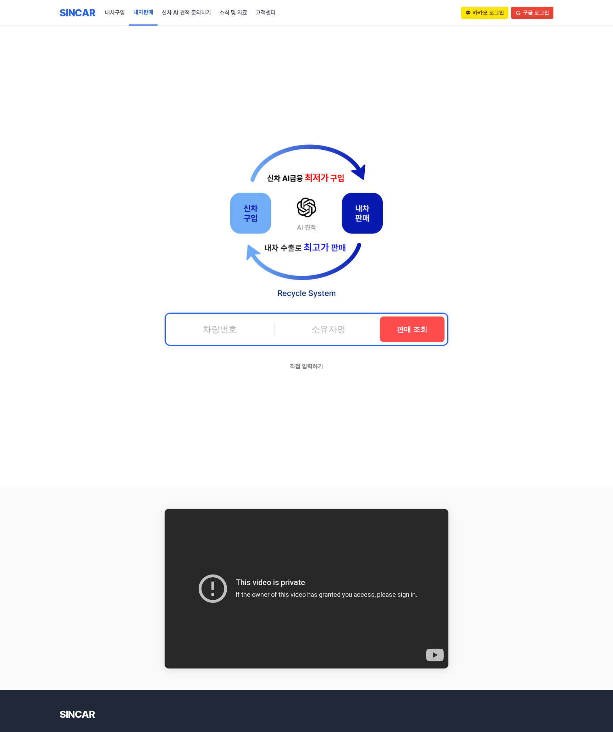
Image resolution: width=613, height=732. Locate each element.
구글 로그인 (536, 12)
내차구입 (115, 12)
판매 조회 (412, 329)
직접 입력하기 (306, 366)
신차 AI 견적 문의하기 (186, 12)
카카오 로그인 (488, 12)
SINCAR (77, 13)
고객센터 (266, 12)
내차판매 (143, 12)
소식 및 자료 (233, 12)
